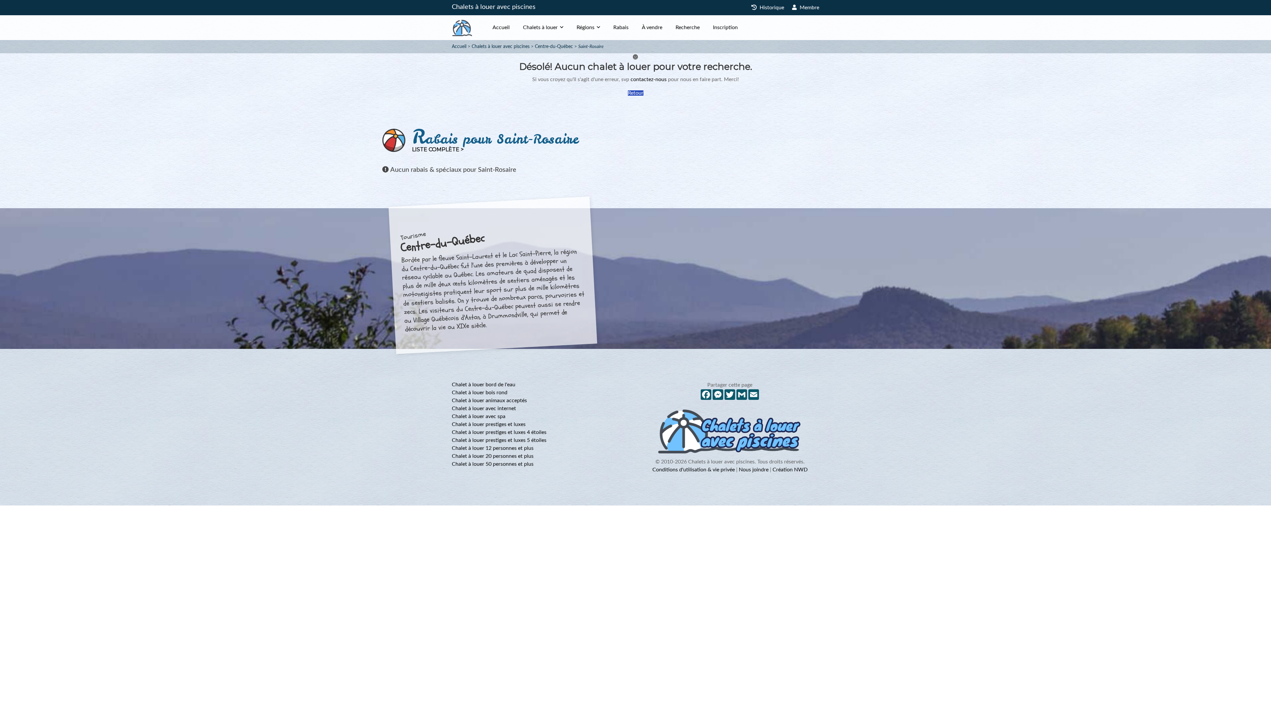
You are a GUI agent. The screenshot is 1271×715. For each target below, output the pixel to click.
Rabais (621, 27)
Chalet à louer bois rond (479, 392)
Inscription (725, 27)
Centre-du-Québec (554, 46)
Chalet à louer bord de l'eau (483, 384)
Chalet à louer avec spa (478, 416)
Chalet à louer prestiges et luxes (489, 424)
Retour (635, 93)
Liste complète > (438, 149)
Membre (808, 7)
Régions (585, 27)
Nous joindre (754, 469)
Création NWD (790, 469)
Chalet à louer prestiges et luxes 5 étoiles (499, 440)
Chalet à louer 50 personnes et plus (493, 464)
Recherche (688, 27)
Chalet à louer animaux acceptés (489, 400)
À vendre (652, 27)
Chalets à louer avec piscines (494, 7)
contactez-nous (649, 79)
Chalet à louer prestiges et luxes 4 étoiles (499, 432)
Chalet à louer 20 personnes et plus (493, 456)
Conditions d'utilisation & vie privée (693, 469)
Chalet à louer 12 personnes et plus (493, 448)
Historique (771, 7)
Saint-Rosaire (591, 46)
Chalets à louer (540, 27)
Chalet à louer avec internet (484, 408)
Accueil (501, 27)
